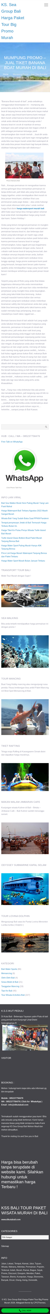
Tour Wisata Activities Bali (13, 995)
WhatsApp (36, 1101)
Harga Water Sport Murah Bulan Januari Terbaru (23, 561)
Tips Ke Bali (6, 991)
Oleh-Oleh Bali (8, 978)
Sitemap (5, 1246)
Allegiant (20, 1303)
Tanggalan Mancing (10, 986)
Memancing (6, 973)
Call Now (26, 1310)
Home (5, 74)
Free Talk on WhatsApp (12, 442)
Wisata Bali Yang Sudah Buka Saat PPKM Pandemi (25, 518)
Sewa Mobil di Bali (9, 982)
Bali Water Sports (9, 969)
